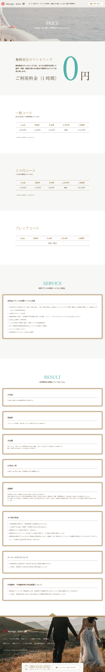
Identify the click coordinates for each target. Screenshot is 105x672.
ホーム (30, 3)
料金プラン (36, 3)
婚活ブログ (6, 643)
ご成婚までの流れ (55, 3)
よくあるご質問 (64, 3)
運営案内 (72, 3)
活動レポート (16, 643)
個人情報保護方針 (39, 643)
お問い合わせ (51, 643)
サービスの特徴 (44, 3)
